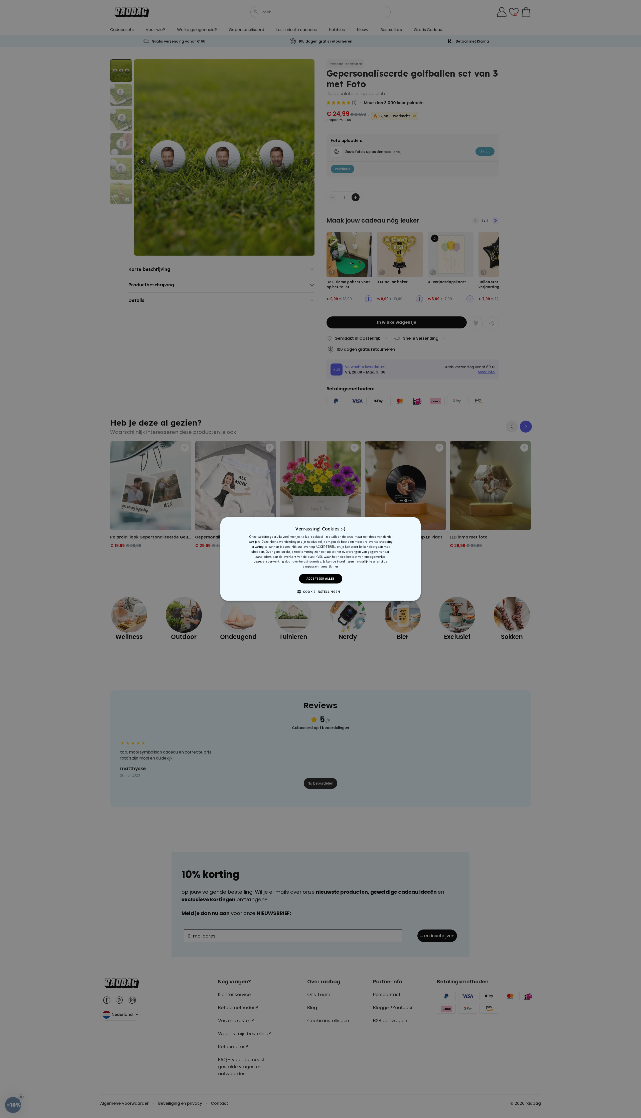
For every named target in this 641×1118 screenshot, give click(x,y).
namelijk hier (329, 566)
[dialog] (320, 559)
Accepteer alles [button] (320, 579)
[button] (320, 592)
